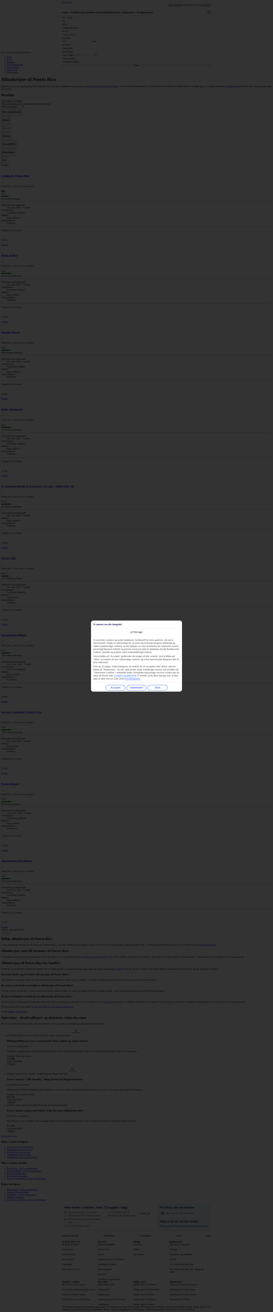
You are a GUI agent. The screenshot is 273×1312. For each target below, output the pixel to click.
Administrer (136, 687)
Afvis (157, 687)
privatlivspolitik (132, 679)
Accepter (115, 687)
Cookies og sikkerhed (125, 675)
